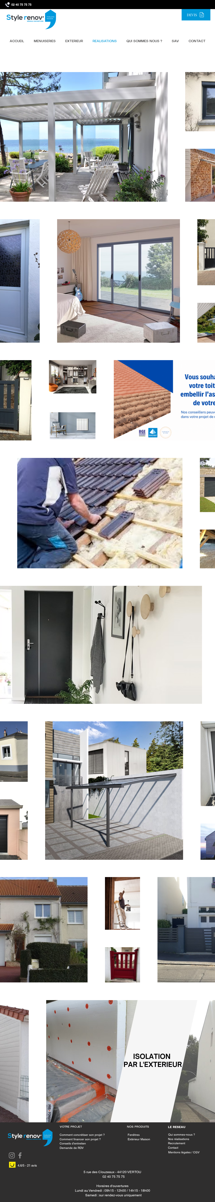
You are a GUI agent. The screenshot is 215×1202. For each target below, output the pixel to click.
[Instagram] (12, 1155)
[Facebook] (20, 1155)
